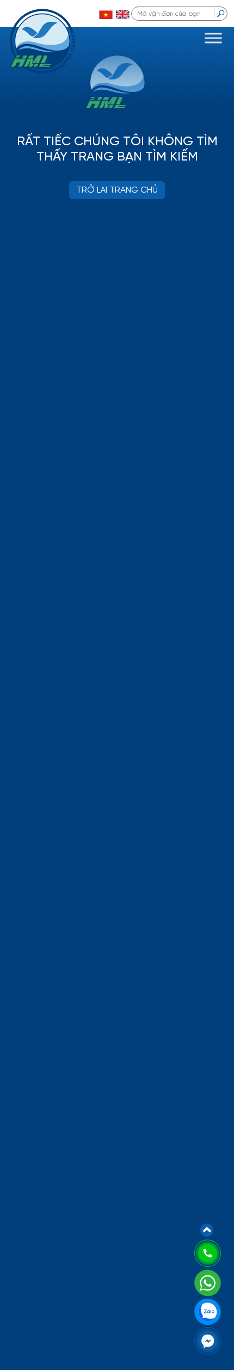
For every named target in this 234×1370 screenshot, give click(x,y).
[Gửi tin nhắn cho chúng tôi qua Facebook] (207, 1340)
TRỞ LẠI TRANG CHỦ (117, 190)
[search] (220, 13)
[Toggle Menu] (213, 38)
